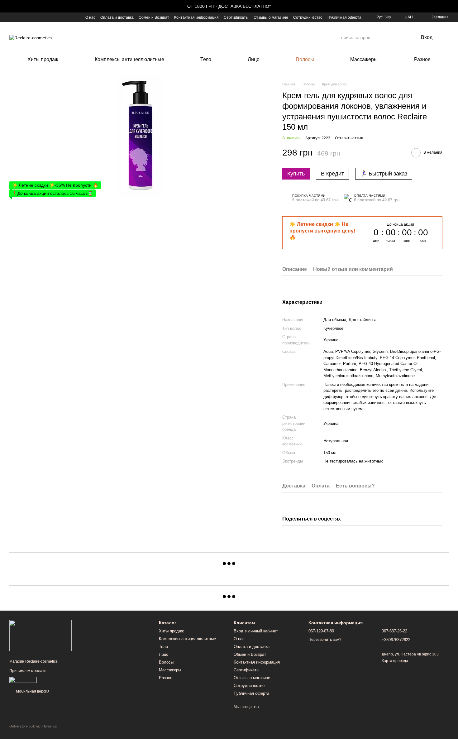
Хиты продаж (42, 59)
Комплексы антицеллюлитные (129, 59)
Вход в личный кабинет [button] (256, 631)
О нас (90, 17)
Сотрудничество (307, 17)
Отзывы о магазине (271, 17)
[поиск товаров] (336, 37)
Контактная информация (196, 17)
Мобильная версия (32, 691)
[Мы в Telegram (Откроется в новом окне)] (34, 17)
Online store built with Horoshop (33, 726)
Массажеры (364, 59)
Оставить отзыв (349, 138)
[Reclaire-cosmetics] (40, 635)
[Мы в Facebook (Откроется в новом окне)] (11, 17)
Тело (205, 59)
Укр (388, 17)
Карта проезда (395, 661)
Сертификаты (236, 17)
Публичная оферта (344, 17)
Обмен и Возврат (154, 17)
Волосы (305, 59)
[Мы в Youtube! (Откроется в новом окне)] (19, 17)
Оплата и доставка (117, 17)
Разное (422, 59)
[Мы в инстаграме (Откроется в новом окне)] (26, 17)
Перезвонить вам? (324, 639)
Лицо (254, 59)
